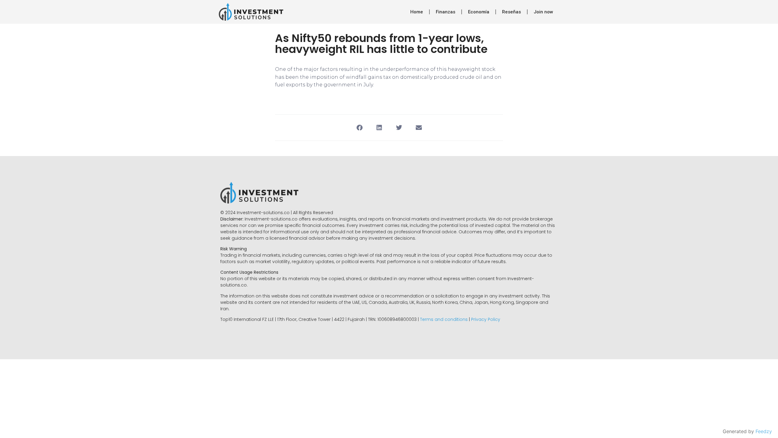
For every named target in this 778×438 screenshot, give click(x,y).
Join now (543, 12)
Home (416, 12)
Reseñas (511, 12)
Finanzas (445, 12)
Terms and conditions (444, 319)
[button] (359, 127)
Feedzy (764, 431)
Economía (478, 12)
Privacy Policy (485, 319)
